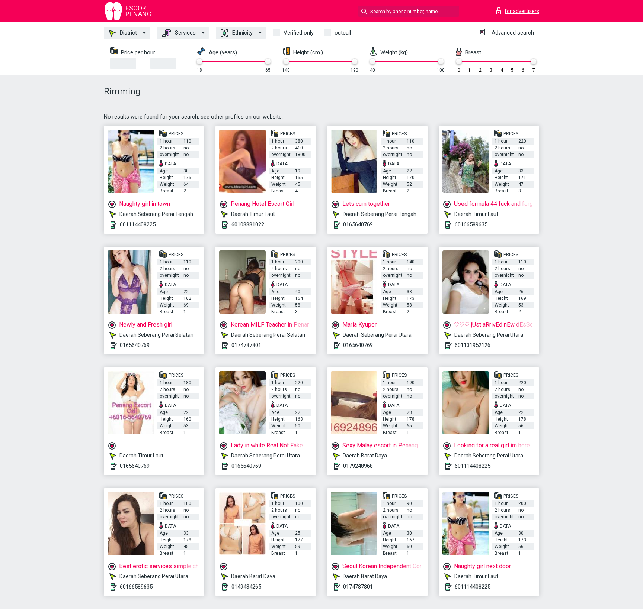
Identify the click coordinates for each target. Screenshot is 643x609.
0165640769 (358, 224)
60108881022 (247, 224)
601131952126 (472, 345)
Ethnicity (242, 32)
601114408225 (138, 224)
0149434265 (246, 586)
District (127, 32)
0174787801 (246, 345)
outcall (343, 32)
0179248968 (358, 466)
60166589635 (471, 224)
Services (184, 32)
